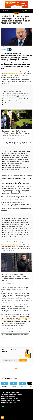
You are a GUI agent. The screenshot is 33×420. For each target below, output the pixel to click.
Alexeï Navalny (4, 331)
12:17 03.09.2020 (5, 26)
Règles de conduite (5, 400)
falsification (19, 331)
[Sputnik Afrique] (4, 11)
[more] (30, 137)
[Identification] (22, 10)
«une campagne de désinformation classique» (16, 319)
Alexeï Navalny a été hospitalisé (11, 245)
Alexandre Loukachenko (19, 328)
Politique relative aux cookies (8, 396)
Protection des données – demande (9, 398)
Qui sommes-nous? (5, 392)
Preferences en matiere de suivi (8, 402)
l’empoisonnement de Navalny (13, 73)
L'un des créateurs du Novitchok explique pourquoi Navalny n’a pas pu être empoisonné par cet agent (16, 133)
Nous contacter (4, 394)
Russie (2, 337)
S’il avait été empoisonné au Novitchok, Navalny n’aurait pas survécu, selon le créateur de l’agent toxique (15, 277)
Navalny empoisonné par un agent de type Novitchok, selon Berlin (15, 334)
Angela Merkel (12, 331)
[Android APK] (5, 406)
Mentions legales (15, 392)
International (10, 328)
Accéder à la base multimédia (20, 46)
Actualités (3, 328)
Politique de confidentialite (15, 394)
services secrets (27, 331)
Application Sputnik (15, 400)
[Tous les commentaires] (2, 417)
